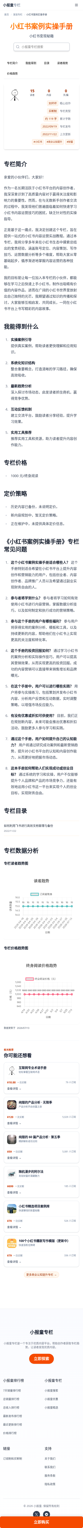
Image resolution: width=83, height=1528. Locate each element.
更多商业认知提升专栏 (41, 1274)
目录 (46, 63)
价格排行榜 (10, 1433)
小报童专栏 (41, 1332)
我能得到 (30, 63)
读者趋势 (62, 63)
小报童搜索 (51, 1390)
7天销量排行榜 (12, 1390)
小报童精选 (51, 1407)
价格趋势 (12, 73)
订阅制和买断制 (12, 1458)
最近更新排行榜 (12, 1424)
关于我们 (50, 1458)
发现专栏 (17, 14)
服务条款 (50, 1475)
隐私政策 (50, 1484)
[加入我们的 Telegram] (46, 1514)
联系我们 (50, 1467)
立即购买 (41, 1522)
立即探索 (41, 1358)
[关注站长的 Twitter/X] (36, 1514)
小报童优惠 (51, 1399)
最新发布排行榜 (12, 1416)
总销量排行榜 (11, 1399)
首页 (6, 14)
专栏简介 (12, 63)
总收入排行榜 (11, 1407)
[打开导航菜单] (76, 5)
